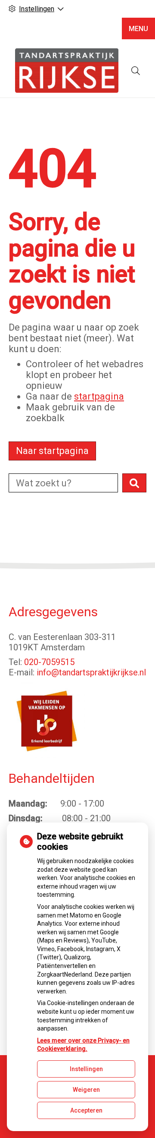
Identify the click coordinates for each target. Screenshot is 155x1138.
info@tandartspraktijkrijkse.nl (91, 672)
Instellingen (86, 1068)
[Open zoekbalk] (135, 71)
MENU (138, 29)
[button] (134, 482)
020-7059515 (49, 662)
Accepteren (86, 1110)
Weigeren (86, 1089)
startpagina (99, 396)
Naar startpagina (52, 450)
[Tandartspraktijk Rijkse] (66, 70)
